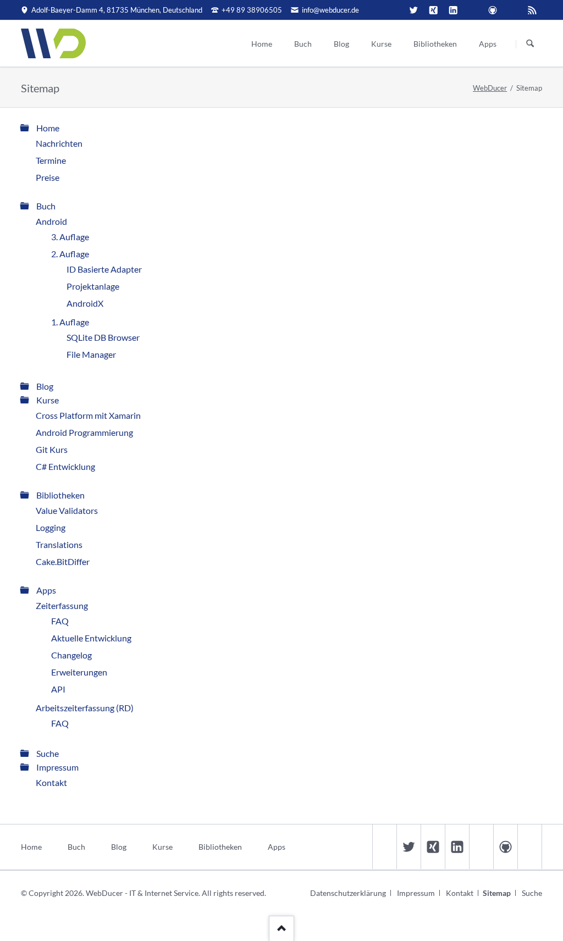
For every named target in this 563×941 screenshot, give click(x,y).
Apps (46, 590)
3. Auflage (70, 236)
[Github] (493, 10)
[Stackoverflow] (481, 846)
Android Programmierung (84, 432)
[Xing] (433, 10)
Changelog (71, 655)
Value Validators (67, 510)
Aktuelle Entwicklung (91, 638)
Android (51, 221)
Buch (46, 206)
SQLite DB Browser (103, 337)
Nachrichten (59, 143)
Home (47, 128)
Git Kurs (52, 449)
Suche (47, 753)
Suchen (530, 44)
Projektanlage (93, 286)
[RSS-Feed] (532, 10)
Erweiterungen (79, 672)
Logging (50, 527)
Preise (47, 177)
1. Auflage (70, 322)
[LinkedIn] (453, 10)
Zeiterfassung (62, 605)
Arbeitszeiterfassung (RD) (85, 707)
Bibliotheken (60, 495)
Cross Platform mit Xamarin (88, 415)
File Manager (91, 354)
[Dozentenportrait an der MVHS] (394, 10)
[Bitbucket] (512, 10)
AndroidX (85, 303)
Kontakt (51, 782)
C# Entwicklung (65, 466)
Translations (59, 544)
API (58, 689)
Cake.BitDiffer (63, 561)
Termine (51, 160)
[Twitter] (413, 10)
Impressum (57, 767)
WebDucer (490, 88)
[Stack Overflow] (473, 10)
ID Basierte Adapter (104, 269)
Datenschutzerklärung (348, 893)
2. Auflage (70, 253)
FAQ (60, 621)
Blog (44, 386)
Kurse (47, 400)
